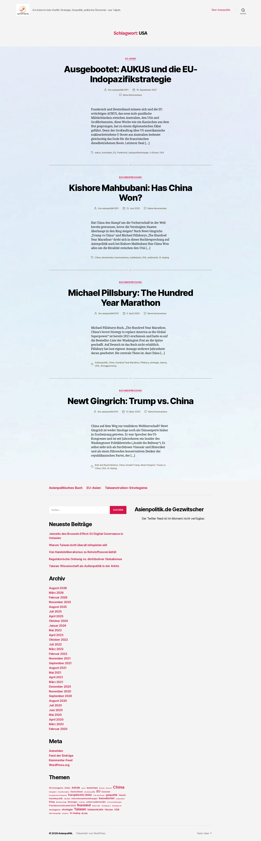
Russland (84, 805)
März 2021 (56, 682)
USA (161, 152)
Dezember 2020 (60, 686)
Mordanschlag (61, 802)
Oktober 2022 (58, 639)
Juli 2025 (55, 611)
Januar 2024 (57, 625)
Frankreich (122, 152)
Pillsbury (144, 362)
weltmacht (152, 257)
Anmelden (56, 751)
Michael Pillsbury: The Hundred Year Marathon (130, 297)
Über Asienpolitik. (221, 9)
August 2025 (58, 607)
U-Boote (154, 152)
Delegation (53, 792)
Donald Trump (133, 465)
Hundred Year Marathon (127, 362)
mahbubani (135, 257)
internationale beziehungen (84, 798)
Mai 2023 (55, 630)
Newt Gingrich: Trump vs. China (130, 401)
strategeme (54, 809)
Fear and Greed (98, 795)
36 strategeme (56, 788)
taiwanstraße (95, 809)
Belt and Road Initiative (106, 465)
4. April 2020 (133, 313)
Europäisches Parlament (58, 795)
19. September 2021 (146, 89)
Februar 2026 (58, 597)
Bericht (101, 788)
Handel (122, 795)
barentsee (92, 787)
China (98, 257)
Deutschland (77, 792)
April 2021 (56, 677)
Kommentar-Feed (61, 760)
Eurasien (106, 792)
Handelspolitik (56, 798)
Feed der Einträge (61, 755)
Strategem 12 (116, 806)
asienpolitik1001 (120, 89)
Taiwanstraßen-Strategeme (126, 488)
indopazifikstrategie (139, 152)
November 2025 (60, 602)
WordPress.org (59, 765)
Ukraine (109, 809)
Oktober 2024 (58, 621)
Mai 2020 (55, 714)
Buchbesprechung (130, 177)
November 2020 (60, 691)
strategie (154, 362)
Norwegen (72, 802)
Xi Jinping (164, 257)
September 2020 (60, 696)
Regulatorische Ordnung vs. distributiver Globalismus (85, 559)
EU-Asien (130, 58)
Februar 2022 (58, 654)
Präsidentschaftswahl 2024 (62, 805)
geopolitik (111, 795)
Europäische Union (80, 795)
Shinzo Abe (96, 806)
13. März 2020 (133, 411)
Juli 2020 (55, 705)
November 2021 (60, 658)
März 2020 (56, 724)
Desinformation (63, 792)
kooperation (120, 799)
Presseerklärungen (114, 802)
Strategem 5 (106, 806)
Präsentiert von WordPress (90, 833)
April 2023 (56, 635)
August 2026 (58, 588)
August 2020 (58, 700)
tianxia (163, 362)
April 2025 (56, 616)
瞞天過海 (84, 813)
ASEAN (76, 787)
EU (114, 152)
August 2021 (57, 668)
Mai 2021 (55, 672)
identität (67, 799)
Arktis (67, 788)
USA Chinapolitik (55, 813)
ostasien (82, 802)
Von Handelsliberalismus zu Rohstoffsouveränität (82, 552)
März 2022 (56, 649)
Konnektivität (106, 798)
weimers (65, 813)
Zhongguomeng (108, 365)
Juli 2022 (55, 644)
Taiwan (80, 809)
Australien (107, 152)
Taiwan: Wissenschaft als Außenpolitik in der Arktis (84, 566)
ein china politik (89, 792)
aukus (98, 152)
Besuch (108, 788)
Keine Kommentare (132, 95)
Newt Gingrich (148, 465)
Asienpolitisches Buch (65, 488)
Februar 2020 (58, 729)
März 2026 (56, 592)
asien (83, 788)
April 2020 (56, 719)
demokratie (107, 257)
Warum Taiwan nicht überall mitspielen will (78, 545)
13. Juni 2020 (133, 208)
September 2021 (60, 663)
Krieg (52, 801)
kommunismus (121, 257)
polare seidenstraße (96, 802)
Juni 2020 (56, 710)
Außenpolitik (101, 362)
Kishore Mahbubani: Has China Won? (130, 192)
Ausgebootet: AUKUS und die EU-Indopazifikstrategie (130, 74)
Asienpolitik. (65, 833)
